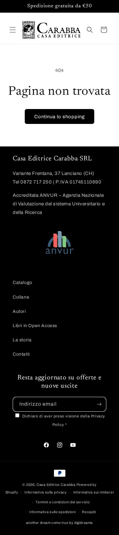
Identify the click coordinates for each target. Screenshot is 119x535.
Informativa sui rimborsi (93, 492)
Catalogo (22, 282)
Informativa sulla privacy (45, 492)
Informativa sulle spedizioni (52, 512)
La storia (22, 340)
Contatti (21, 354)
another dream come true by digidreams (59, 523)
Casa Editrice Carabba (56, 485)
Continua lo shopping (59, 116)
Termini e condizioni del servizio (62, 502)
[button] (13, 30)
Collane (21, 297)
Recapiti (89, 512)
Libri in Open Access (35, 325)
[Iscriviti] (99, 404)
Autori (19, 311)
